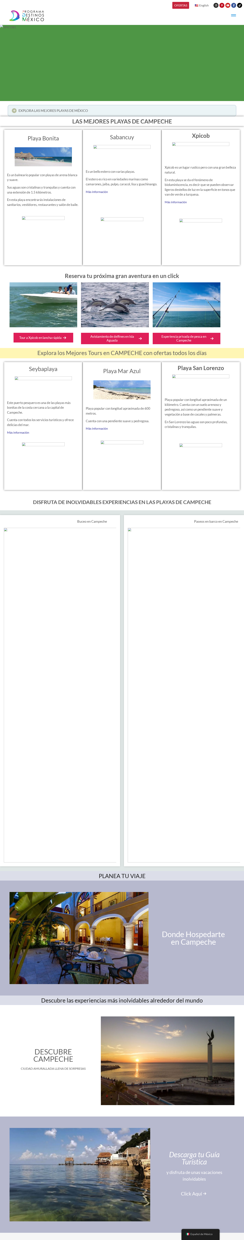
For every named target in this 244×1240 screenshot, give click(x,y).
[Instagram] (216, 5)
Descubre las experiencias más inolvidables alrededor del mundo (122, 1000)
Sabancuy (122, 137)
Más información (97, 192)
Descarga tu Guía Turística (194, 1158)
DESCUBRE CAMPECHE (53, 1055)
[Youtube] (227, 5)
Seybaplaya (43, 368)
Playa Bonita (43, 138)
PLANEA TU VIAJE (122, 875)
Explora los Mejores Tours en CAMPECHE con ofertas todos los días (122, 352)
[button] (122, 110)
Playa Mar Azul (122, 370)
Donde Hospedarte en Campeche (193, 938)
